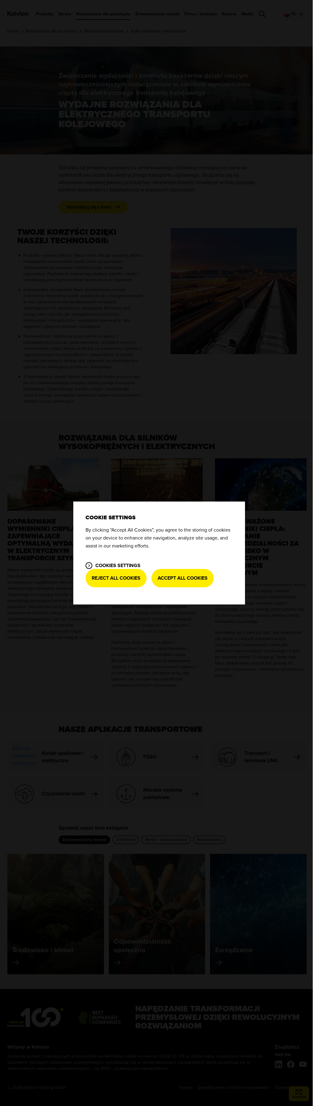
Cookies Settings (117, 565)
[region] (159, 553)
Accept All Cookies (183, 578)
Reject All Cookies (116, 578)
